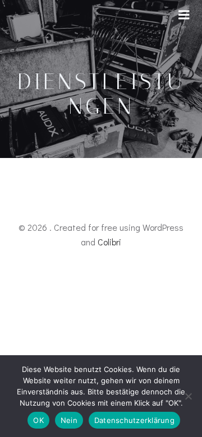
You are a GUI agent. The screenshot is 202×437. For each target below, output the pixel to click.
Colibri (109, 242)
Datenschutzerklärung (134, 420)
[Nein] (188, 396)
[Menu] (184, 15)
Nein (69, 420)
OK (38, 420)
